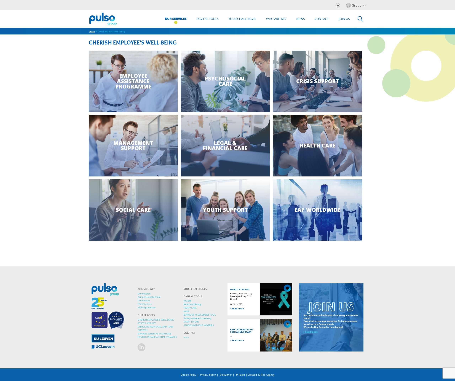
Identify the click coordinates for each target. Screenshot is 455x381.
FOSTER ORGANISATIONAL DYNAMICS (157, 337)
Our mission (144, 293)
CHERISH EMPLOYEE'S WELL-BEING (156, 319)
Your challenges (242, 19)
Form (186, 337)
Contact (322, 19)
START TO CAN (191, 321)
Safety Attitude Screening (197, 318)
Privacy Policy (208, 374)
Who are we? (276, 19)
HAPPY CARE (190, 307)
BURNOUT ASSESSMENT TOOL (200, 314)
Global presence (147, 307)
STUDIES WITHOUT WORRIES (199, 325)
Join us (344, 19)
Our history (144, 300)
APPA (186, 311)
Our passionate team (149, 297)
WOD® (187, 300)
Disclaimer (226, 374)
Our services (176, 19)
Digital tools (208, 19)
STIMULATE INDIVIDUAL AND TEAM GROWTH (155, 328)
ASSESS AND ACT (147, 323)
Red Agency (267, 374)
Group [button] (356, 5)
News (300, 19)
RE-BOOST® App (193, 304)
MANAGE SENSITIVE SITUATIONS (155, 333)
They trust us (145, 303)
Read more (237, 308)
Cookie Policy (188, 374)
